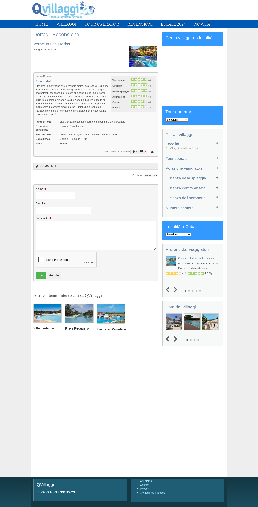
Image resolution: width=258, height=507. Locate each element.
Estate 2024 (173, 24)
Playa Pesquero (77, 328)
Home (41, 24)
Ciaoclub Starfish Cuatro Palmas (196, 258)
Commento (42, 218)
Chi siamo (146, 480)
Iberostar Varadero (111, 329)
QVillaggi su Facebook (153, 492)
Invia (41, 275)
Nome (39, 188)
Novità (202, 24)
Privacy (144, 488)
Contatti (144, 484)
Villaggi (66, 24)
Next (174, 289)
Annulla (54, 275)
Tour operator (102, 24)
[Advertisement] (192, 75)
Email (39, 203)
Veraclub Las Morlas (51, 44)
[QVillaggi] (63, 19)
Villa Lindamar (44, 328)
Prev (168, 289)
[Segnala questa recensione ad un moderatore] (152, 152)
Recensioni (140, 24)
